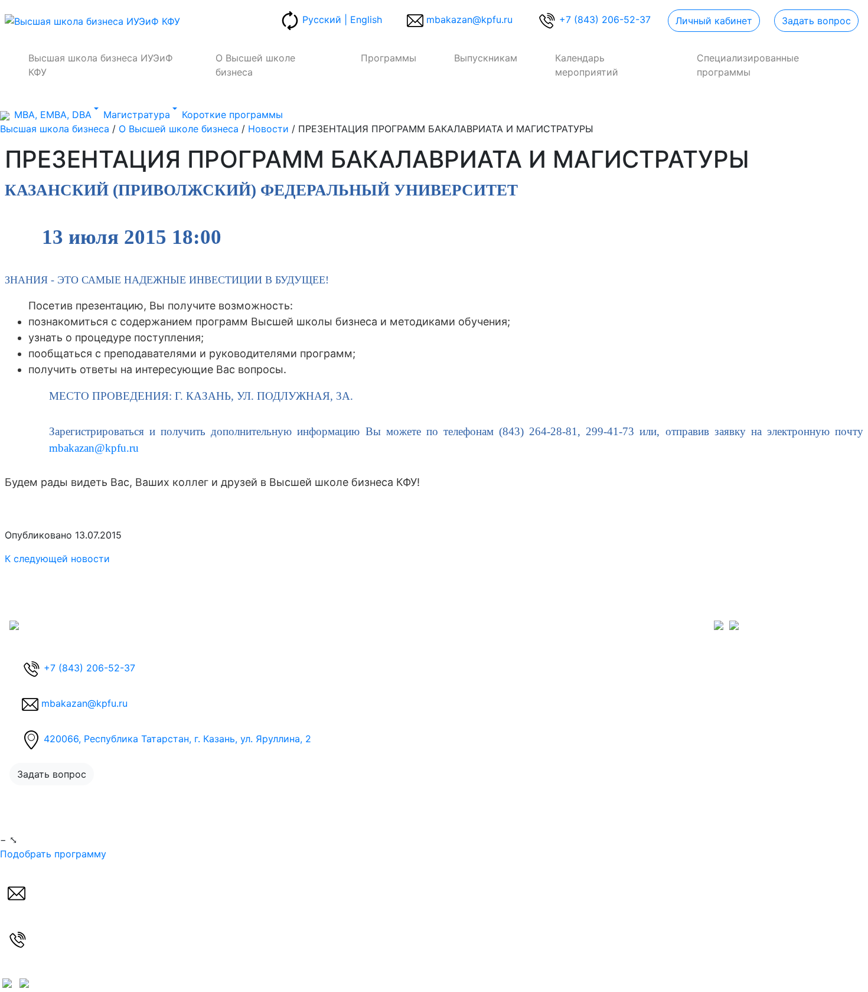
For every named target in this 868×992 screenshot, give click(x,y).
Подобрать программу (53, 854)
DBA (347, 625)
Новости (268, 129)
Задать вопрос (816, 21)
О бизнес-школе (490, 625)
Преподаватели (489, 681)
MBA (348, 639)
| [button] (342, 19)
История (473, 639)
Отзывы (673, 639)
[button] (459, 20)
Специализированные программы (748, 65)
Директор (476, 653)
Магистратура (371, 653)
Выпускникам (485, 58)
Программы (388, 58)
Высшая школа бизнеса (54, 129)
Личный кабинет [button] (714, 21)
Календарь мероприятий (586, 65)
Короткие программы (388, 681)
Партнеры (476, 695)
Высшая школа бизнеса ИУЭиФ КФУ (100, 65)
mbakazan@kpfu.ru (94, 448)
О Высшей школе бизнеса (255, 65)
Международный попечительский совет (547, 667)
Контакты (677, 653)
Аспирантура (368, 667)
